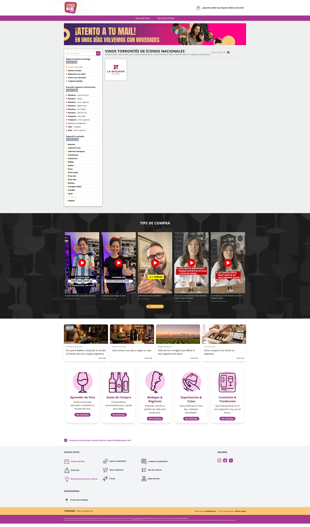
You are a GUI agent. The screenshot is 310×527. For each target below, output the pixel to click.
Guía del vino (143, 18)
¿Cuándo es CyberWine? (158, 461)
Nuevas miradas (74, 70)
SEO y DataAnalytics (232, 511)
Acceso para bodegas (76, 499)
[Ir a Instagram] (220, 460)
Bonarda (71, 144)
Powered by (205, 511)
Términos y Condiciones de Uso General (112, 518)
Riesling (71, 183)
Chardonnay (73, 155)
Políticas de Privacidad (170, 518)
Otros (70, 169)
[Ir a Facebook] (226, 460)
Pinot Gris (72, 176)
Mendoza (78, 95)
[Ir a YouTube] (232, 460)
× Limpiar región (72, 90)
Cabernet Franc (74, 148)
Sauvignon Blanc (75, 186)
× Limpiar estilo (71, 62)
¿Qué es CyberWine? (117, 461)
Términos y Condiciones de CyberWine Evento (142, 518)
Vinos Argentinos (116, 470)
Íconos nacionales (75, 67)
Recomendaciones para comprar (84, 479)
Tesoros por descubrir (77, 77)
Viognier (71, 200)
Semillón (71, 190)
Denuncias (75, 470)
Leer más (102, 358)
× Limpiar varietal (72, 139)
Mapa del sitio (154, 478)
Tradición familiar (75, 81)
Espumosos (73, 158)
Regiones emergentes (77, 123)
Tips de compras (155, 470)
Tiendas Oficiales (78, 461)
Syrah (70, 193)
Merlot (71, 165)
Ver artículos (82, 414)
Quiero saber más (218, 52)
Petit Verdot (73, 172)
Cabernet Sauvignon (76, 151)
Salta (74, 127)
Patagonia (76, 116)
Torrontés (72, 197)
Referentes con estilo (76, 74)
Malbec (71, 162)
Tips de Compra (165, 18)
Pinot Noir (72, 179)
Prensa (112, 478)
